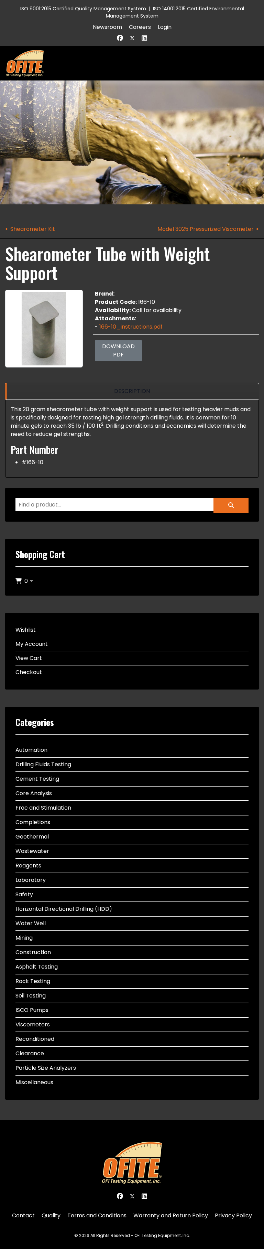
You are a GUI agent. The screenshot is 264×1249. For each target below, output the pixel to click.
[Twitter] (132, 38)
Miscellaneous (34, 1082)
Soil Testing (30, 996)
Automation (31, 750)
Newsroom (107, 27)
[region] (132, 391)
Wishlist (25, 630)
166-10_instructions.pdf (131, 327)
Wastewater (32, 851)
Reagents (28, 865)
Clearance (29, 1053)
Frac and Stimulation (43, 808)
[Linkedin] (144, 38)
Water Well (30, 923)
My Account (31, 644)
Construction (33, 952)
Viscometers (32, 1024)
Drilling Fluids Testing (43, 764)
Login (165, 27)
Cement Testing (37, 779)
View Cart (28, 658)
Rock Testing (32, 981)
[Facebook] (120, 38)
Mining (24, 938)
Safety (24, 894)
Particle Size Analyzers (45, 1068)
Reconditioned (34, 1039)
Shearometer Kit (32, 229)
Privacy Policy (233, 1215)
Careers (140, 27)
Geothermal (32, 837)
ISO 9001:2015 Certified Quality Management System (83, 8)
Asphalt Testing (36, 967)
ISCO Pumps (31, 1010)
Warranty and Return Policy (170, 1215)
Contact (23, 1215)
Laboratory (30, 880)
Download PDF (118, 350)
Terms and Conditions (96, 1215)
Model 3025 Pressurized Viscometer (205, 229)
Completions (32, 822)
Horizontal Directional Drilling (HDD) (63, 909)
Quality (51, 1215)
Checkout (28, 672)
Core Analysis (33, 793)
